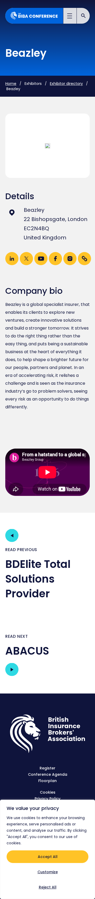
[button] (70, 17)
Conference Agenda (47, 774)
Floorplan (47, 781)
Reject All (47, 887)
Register (47, 768)
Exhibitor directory (66, 83)
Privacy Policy (47, 798)
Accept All (48, 856)
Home (10, 83)
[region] (47, 849)
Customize (47, 872)
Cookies (47, 792)
